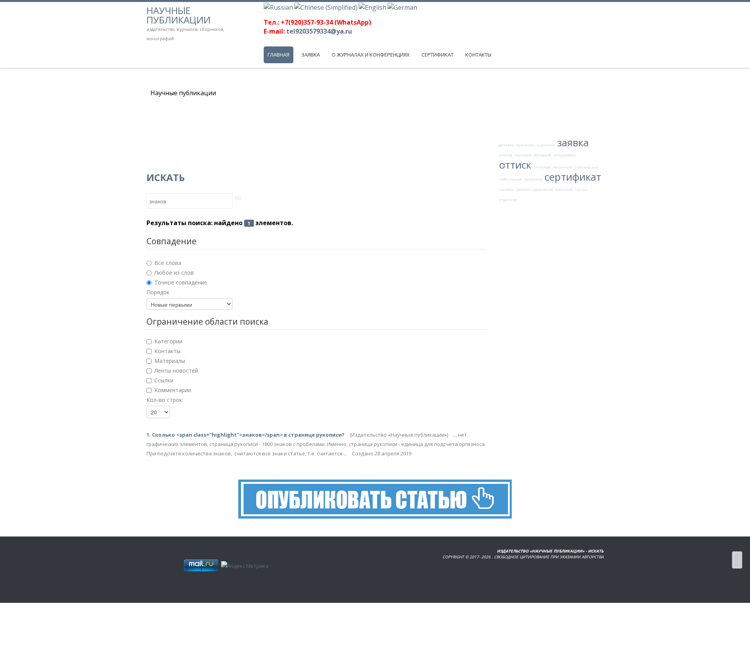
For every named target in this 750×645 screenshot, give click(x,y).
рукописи (533, 179)
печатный (562, 167)
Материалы (169, 360)
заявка (573, 142)
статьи (581, 189)
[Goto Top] (737, 560)
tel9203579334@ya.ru (319, 31)
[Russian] (278, 6)
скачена (506, 189)
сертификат (573, 177)
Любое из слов (174, 272)
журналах (525, 144)
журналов (545, 144)
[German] (402, 6)
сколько (523, 189)
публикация (510, 179)
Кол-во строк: (164, 399)
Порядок (158, 292)
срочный (564, 189)
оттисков (542, 167)
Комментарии (172, 390)
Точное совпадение (180, 282)
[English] (372, 6)
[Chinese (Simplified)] (325, 6)
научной (522, 155)
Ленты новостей (176, 370)
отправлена (565, 155)
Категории (168, 341)
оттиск (515, 165)
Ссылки (163, 380)
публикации (586, 167)
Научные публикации (178, 15)
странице (508, 199)
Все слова (167, 263)
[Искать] (237, 197)
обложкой (542, 155)
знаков (505, 155)
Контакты (167, 351)
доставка (506, 144)
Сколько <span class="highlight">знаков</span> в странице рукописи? (249, 434)
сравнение (543, 189)
